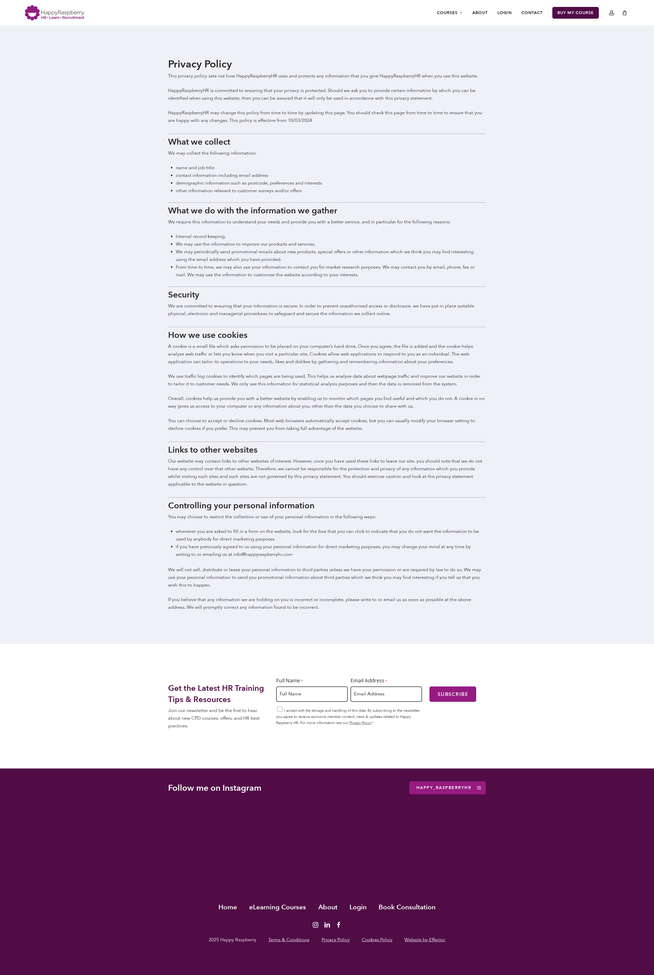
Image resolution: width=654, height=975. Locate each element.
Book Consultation (407, 907)
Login (358, 907)
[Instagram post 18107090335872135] (490, 840)
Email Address (369, 680)
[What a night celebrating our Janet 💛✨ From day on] (54, 840)
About (327, 907)
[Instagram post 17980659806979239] (599, 840)
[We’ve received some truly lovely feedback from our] (272, 840)
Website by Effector (424, 940)
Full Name (289, 680)
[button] (447, 787)
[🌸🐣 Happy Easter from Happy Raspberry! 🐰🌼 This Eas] (381, 840)
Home (227, 907)
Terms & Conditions (288, 940)
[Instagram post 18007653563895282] (163, 840)
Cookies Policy (377, 940)
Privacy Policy (360, 722)
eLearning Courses (277, 907)
